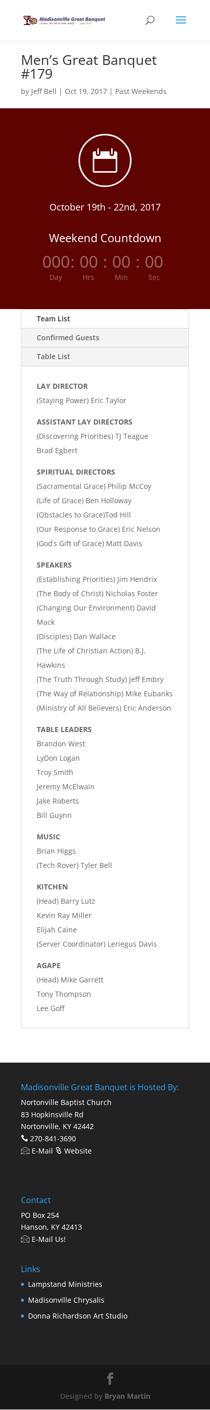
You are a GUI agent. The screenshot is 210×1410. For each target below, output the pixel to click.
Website (77, 1151)
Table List (53, 356)
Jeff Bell (44, 91)
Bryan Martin (127, 1396)
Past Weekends (141, 91)
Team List (53, 318)
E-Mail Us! (48, 1239)
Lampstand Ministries (65, 1284)
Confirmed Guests (68, 337)
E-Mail (41, 1151)
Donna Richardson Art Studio (77, 1316)
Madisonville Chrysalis (66, 1300)
